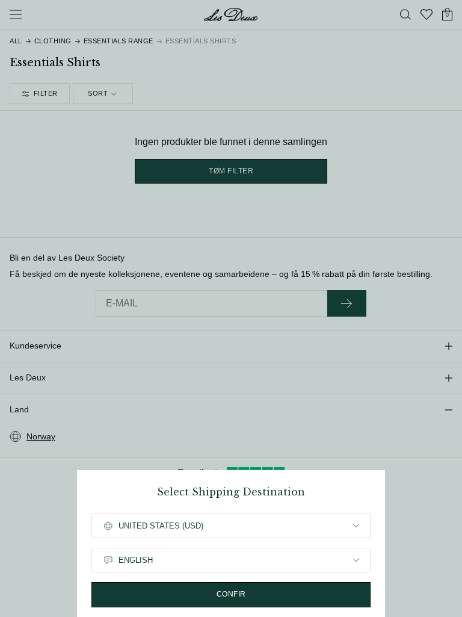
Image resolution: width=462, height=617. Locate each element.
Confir (231, 594)
